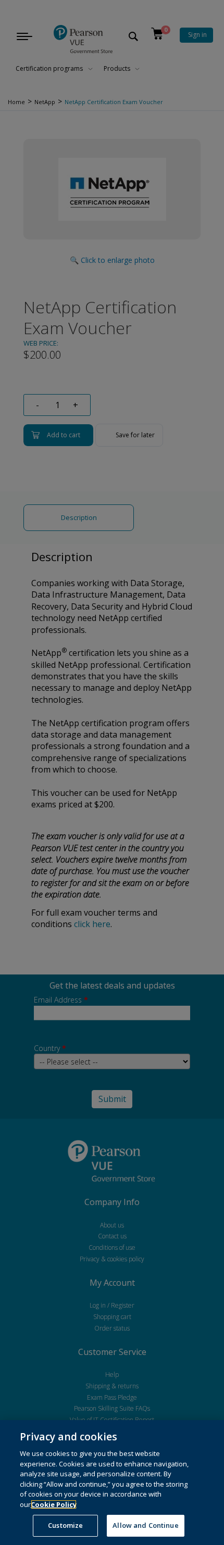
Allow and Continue (145, 1525)
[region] (112, 1482)
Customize (65, 1525)
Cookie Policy (54, 1504)
